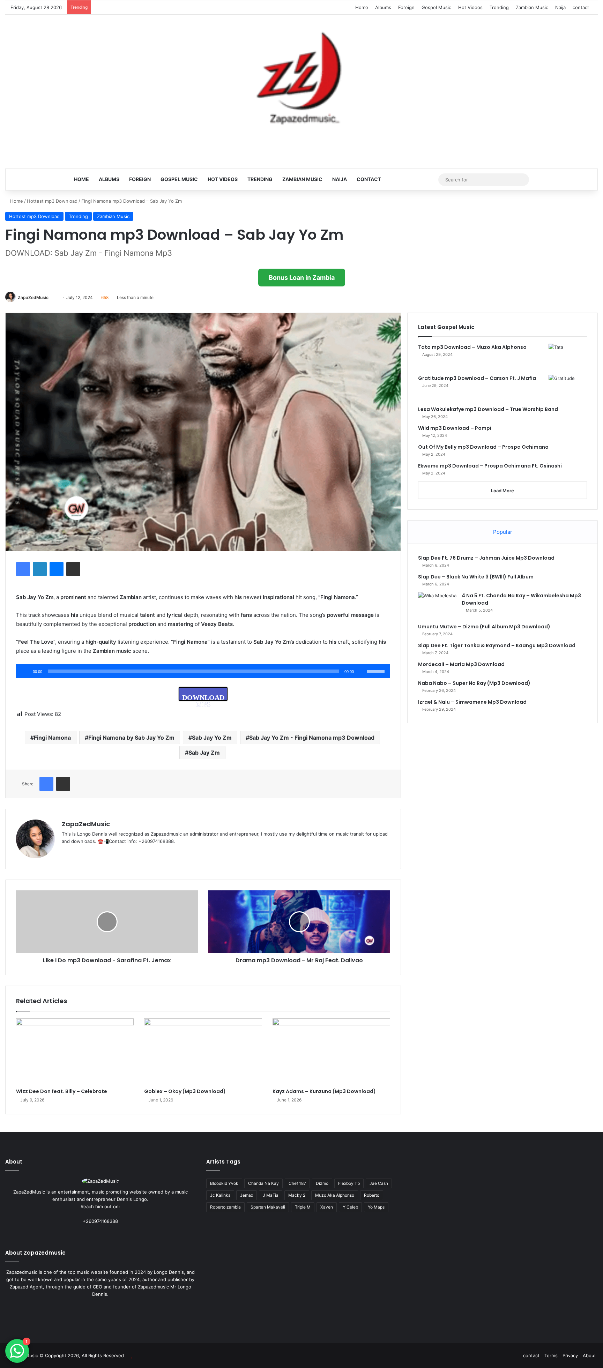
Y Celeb (350, 1207)
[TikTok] (99, 853)
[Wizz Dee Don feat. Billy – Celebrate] (75, 1051)
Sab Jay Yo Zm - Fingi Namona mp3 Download (311, 737)
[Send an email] (55, 297)
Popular (502, 532)
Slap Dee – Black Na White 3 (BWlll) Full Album (476, 576)
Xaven (326, 1207)
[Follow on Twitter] (52, 297)
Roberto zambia (225, 1207)
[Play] (25, 671)
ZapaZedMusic (33, 297)
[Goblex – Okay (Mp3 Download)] (203, 1051)
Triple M (303, 1207)
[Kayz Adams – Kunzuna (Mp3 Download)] (331, 1051)
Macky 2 (296, 1195)
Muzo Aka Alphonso (334, 1195)
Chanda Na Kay (263, 1183)
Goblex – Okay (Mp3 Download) (185, 1091)
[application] (203, 671)
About (589, 1355)
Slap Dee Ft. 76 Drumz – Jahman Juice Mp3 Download (486, 557)
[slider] (377, 670)
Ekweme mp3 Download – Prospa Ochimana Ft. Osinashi (490, 465)
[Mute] (361, 671)
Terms (551, 1355)
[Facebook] (23, 569)
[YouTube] (91, 853)
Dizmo (322, 1183)
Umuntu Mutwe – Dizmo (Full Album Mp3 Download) (484, 626)
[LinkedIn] (40, 569)
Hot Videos (470, 7)
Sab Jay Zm (204, 752)
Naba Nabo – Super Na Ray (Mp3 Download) (474, 683)
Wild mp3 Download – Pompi (454, 428)
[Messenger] (57, 569)
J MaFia (270, 1195)
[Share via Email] (73, 569)
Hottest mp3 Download (52, 201)
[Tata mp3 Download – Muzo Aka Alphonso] (568, 357)
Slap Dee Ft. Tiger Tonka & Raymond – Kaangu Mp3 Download (496, 645)
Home (361, 7)
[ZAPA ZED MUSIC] (301, 81)
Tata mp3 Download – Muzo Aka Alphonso (472, 347)
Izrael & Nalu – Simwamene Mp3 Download (472, 701)
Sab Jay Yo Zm (212, 737)
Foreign (406, 7)
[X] (83, 853)
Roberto (371, 1195)
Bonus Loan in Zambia (302, 277)
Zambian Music (532, 7)
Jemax (246, 1195)
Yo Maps (376, 1207)
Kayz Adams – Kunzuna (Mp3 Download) (324, 1091)
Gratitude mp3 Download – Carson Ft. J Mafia (477, 378)
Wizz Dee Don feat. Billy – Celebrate (61, 1091)
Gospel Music (436, 7)
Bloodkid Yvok (224, 1183)
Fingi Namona (52, 737)
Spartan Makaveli (268, 1207)
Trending (499, 7)
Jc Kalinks (220, 1195)
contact (581, 7)
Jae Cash (379, 1183)
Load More (502, 490)
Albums (383, 7)
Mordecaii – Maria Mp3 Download (461, 664)
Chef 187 (297, 1183)
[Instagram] (113, 1234)
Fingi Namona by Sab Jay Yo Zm (131, 737)
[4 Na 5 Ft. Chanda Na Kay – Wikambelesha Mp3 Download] (437, 605)
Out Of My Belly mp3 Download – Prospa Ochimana (483, 446)
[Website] (66, 853)
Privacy (570, 1355)
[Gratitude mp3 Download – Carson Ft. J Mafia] (568, 388)
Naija (560, 7)
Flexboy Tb (349, 1183)
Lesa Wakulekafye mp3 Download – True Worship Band (488, 409)
